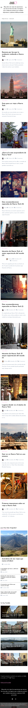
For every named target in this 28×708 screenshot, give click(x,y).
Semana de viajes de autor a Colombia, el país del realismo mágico (8, 577)
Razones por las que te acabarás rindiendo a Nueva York (13, 54)
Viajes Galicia (5, 642)
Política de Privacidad (6, 682)
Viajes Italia (4, 659)
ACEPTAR (14, 707)
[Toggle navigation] (1, 7)
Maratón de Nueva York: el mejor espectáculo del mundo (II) (13, 253)
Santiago (10, 258)
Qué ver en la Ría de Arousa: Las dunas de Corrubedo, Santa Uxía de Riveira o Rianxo (13, 646)
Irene (5, 59)
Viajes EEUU (4, 49)
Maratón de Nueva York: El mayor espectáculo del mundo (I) (13, 356)
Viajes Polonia (5, 612)
